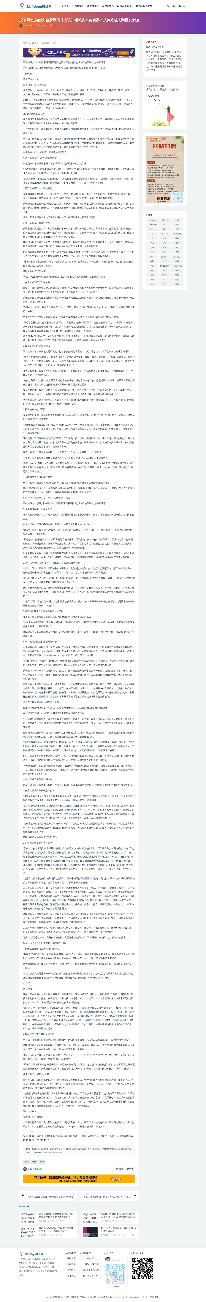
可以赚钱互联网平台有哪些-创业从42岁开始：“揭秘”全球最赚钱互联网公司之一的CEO (118, 1217)
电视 (164, 261)
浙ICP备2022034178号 (135, 1297)
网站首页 (71, 1258)
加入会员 (126, 6)
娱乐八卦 (164, 234)
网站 (109, 6)
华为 (164, 229)
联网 (39, 85)
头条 (152, 234)
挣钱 (177, 243)
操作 (152, 247)
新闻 (177, 247)
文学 (164, 247)
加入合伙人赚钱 (90, 1276)
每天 (164, 252)
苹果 (177, 275)
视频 (152, 280)
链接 (131, 1169)
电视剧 (177, 261)
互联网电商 (152, 224)
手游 (152, 243)
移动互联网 (164, 266)
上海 (177, 220)
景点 (152, 252)
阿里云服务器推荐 (90, 1270)
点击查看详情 (126, 1136)
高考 (177, 284)
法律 (177, 252)
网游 (152, 270)
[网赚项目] (164, 220)
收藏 (120, 1169)
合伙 (34, 79)
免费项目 (94, 6)
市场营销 (177, 234)
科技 (152, 266)
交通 (164, 224)
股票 (152, 275)
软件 (152, 284)
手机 (177, 238)
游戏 (152, 257)
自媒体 (164, 275)
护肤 (164, 243)
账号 (164, 280)
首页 (66, 6)
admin (35, 1169)
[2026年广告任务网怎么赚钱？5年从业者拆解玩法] (90, 1234)
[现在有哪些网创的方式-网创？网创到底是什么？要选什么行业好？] (28, 1222)
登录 (183, 6)
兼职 (177, 224)
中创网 (90, 1258)
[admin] (21, 25)
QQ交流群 (153, 96)
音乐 (164, 284)
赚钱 (177, 280)
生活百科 (164, 257)
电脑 (152, 261)
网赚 (164, 270)
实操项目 (79, 6)
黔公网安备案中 (152, 1297)
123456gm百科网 (90, 1264)
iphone (152, 220)
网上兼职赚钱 (177, 266)
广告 (152, 238)
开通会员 (71, 1276)
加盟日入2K (145, 6)
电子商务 (177, 257)
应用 (164, 238)
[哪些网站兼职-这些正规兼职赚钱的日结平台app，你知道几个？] (28, 1236)
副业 (152, 229)
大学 (177, 229)
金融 (43, 85)
